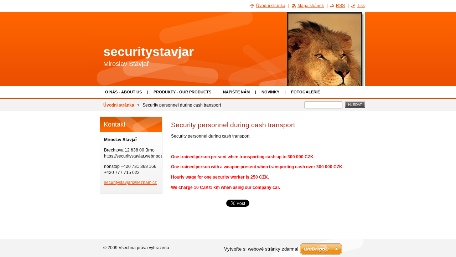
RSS (340, 5)
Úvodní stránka (118, 105)
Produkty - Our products (182, 92)
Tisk (361, 5)
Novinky (270, 92)
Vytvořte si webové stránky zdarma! (261, 249)
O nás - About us (123, 92)
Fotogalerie (305, 92)
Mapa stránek (310, 5)
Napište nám (236, 92)
